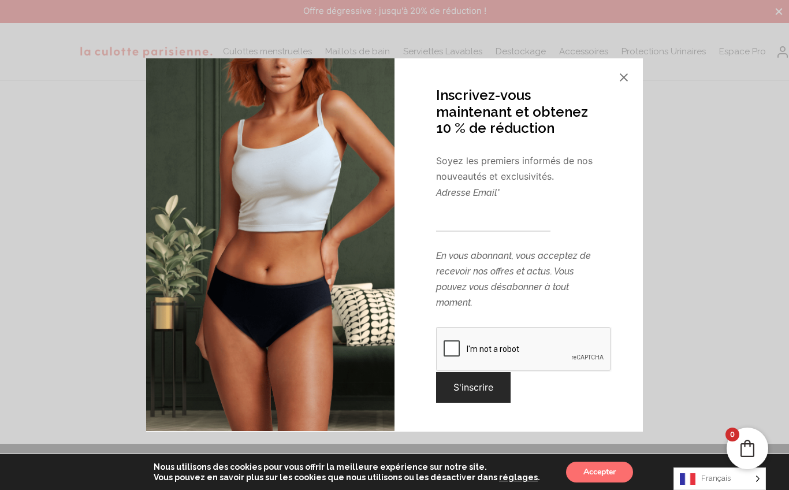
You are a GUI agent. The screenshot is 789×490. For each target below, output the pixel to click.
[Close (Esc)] (623, 77)
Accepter (599, 471)
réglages (518, 477)
